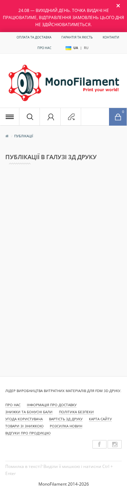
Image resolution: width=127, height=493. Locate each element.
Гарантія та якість (77, 37)
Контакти (111, 37)
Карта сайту (100, 418)
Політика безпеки (76, 411)
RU (86, 48)
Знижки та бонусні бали (29, 411)
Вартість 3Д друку (66, 418)
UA (75, 48)
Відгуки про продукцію (27, 433)
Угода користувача (24, 418)
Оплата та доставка (34, 37)
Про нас (44, 48)
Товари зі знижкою (24, 425)
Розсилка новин (66, 425)
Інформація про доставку (52, 404)
